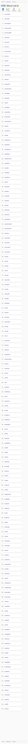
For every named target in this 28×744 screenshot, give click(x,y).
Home (3, 1)
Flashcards (8, 1)
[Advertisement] (14, 726)
